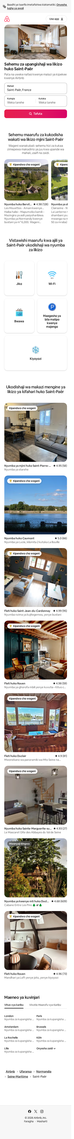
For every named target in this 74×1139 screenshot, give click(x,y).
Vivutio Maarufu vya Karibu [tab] (45, 1004)
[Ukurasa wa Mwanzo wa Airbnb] (7, 18)
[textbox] (20, 102)
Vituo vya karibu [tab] (14, 1004)
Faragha (29, 1121)
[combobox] (35, 90)
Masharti (42, 1121)
